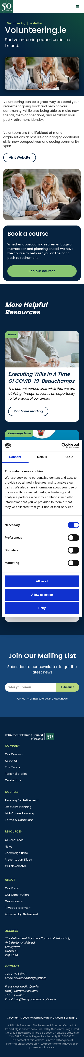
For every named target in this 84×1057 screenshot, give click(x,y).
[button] (78, 6)
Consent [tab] (15, 457)
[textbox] (30, 687)
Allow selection (42, 594)
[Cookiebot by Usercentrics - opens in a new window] (61, 445)
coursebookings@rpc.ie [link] (30, 978)
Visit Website (19, 157)
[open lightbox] (42, 194)
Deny (42, 608)
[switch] (73, 537)
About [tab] (68, 457)
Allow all (42, 581)
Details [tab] (42, 457)
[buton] (11, 761)
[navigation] (6, 6)
